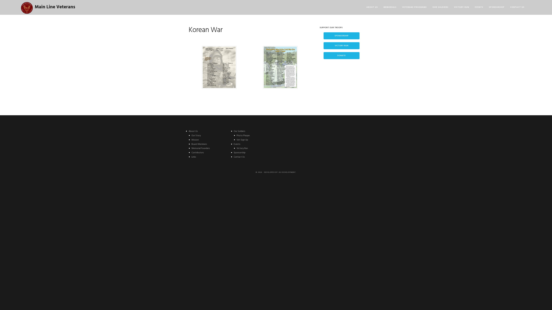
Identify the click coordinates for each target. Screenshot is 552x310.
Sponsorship (342, 35)
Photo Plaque (243, 135)
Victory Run (341, 45)
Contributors (197, 153)
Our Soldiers (239, 131)
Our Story (196, 135)
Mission (195, 140)
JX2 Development (287, 172)
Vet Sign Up (242, 140)
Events (237, 144)
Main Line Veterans (55, 7)
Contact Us (239, 157)
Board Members (199, 144)
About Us (193, 131)
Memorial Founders (200, 148)
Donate (341, 55)
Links (193, 157)
